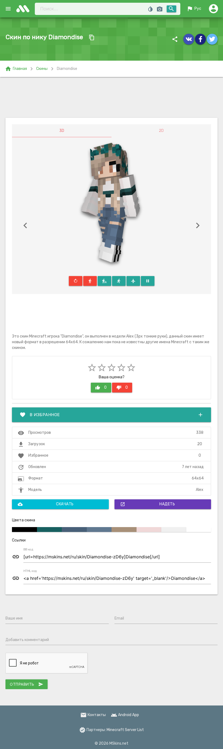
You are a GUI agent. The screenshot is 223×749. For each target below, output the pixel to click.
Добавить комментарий (27, 639)
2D (161, 130)
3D (61, 130)
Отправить (26, 684)
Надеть (147, 504)
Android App (125, 715)
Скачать (46, 504)
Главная (16, 69)
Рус (194, 8)
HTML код (30, 571)
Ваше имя (14, 618)
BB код (28, 550)
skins (24, 8)
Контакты (93, 715)
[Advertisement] (111, 97)
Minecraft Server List (125, 730)
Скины (42, 68)
